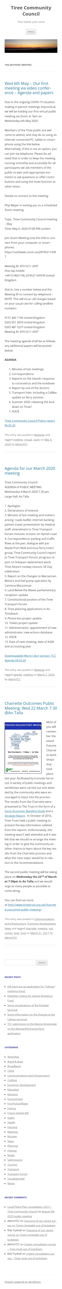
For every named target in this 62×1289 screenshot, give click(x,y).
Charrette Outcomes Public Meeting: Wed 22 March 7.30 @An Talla (31, 708)
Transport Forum (17, 1174)
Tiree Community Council (31, 11)
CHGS (10, 1070)
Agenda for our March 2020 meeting (30, 471)
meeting (18, 439)
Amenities (13, 1056)
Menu (31, 31)
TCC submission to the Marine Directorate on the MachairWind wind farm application (32, 1028)
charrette (31, 928)
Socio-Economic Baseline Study (25, 811)
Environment (15, 1099)
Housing (12, 1127)
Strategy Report (15, 816)
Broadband (14, 1066)
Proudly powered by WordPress (23, 1282)
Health (11, 1122)
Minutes (12, 1136)
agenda (17, 674)
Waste (11, 1183)
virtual (28, 439)
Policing (12, 1150)
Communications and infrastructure (28, 1075)
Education (13, 1089)
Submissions (14, 1160)
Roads (11, 1155)
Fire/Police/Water (17, 1103)
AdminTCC (21, 444)
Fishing (11, 1108)
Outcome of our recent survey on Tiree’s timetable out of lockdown (30, 1234)
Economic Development (41, 923)
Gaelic (11, 1117)
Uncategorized (15, 1178)
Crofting (12, 1080)
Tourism (12, 1164)
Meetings (39, 435)
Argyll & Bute (15, 1061)
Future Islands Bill (18, 1113)
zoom (36, 439)
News (8, 928)
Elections (12, 1094)
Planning (12, 1145)
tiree (16, 933)
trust (23, 933)
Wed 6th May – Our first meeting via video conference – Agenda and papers (29, 88)
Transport (13, 1169)
